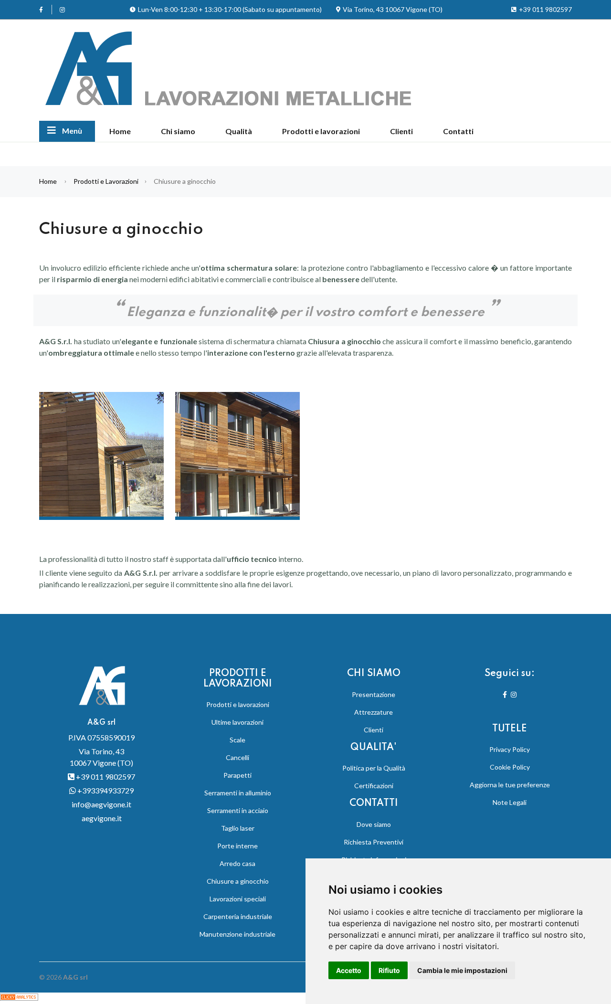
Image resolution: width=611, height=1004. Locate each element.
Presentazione (373, 694)
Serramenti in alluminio (237, 793)
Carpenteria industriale (237, 916)
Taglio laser (237, 828)
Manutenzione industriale (237, 934)
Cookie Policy (510, 767)
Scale (237, 740)
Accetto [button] (348, 970)
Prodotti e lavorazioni (321, 131)
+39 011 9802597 (104, 776)
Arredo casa (237, 863)
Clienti (401, 131)
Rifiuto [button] (389, 970)
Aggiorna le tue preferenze (510, 785)
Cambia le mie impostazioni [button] (462, 970)
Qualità (238, 131)
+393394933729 (105, 790)
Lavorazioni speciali (238, 899)
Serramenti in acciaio (237, 810)
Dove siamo (374, 824)
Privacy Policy (509, 749)
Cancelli (237, 757)
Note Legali (510, 802)
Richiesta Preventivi (373, 842)
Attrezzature (373, 712)
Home (120, 131)
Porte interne (237, 846)
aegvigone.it (102, 818)
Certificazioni (373, 786)
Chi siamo (178, 131)
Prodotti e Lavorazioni (106, 181)
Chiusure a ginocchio (238, 881)
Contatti (458, 131)
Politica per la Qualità (373, 768)
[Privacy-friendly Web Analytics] (19, 998)
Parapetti (237, 775)
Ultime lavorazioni (237, 722)
